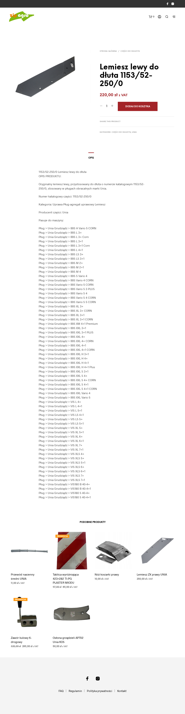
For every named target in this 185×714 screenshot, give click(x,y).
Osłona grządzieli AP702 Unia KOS (68, 639)
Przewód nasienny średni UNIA (22, 576)
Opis (91, 158)
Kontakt (121, 690)
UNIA (134, 132)
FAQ (61, 690)
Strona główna (108, 51)
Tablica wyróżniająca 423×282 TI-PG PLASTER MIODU (66, 578)
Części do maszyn (130, 51)
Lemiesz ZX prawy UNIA (152, 574)
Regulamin (75, 690)
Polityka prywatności (99, 690)
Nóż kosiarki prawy (107, 574)
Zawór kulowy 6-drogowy (21, 639)
